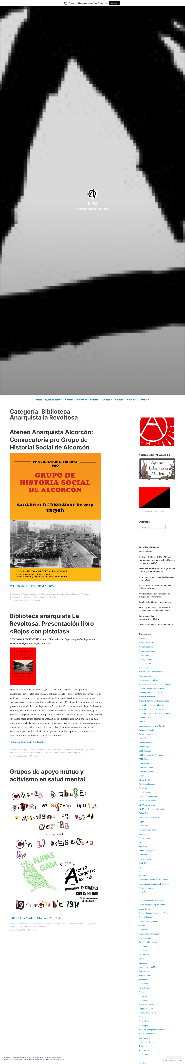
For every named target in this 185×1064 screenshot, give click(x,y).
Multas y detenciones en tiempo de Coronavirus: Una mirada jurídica (155, 609)
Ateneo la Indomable (147, 696)
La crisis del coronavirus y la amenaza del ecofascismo (157, 587)
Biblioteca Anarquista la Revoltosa (75, 923)
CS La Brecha (144, 779)
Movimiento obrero (146, 971)
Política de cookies (58, 1059)
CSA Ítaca (143, 788)
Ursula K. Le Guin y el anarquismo (155, 602)
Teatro (141, 1046)
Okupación (143, 983)
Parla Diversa (144, 987)
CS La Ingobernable (147, 784)
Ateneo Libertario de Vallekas (151, 705)
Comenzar (114, 3)
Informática (143, 929)
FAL (141, 871)
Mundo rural (144, 979)
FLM (93, 203)
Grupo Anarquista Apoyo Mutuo (152, 904)
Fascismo (142, 875)
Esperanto (143, 854)
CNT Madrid (144, 763)
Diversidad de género (147, 829)
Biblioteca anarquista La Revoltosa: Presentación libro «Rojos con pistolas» (52, 623)
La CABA (143, 950)
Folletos (94, 399)
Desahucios (143, 825)
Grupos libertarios (41, 597)
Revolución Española (147, 1012)
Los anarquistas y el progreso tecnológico (149, 617)
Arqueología (144, 667)
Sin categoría (144, 1025)
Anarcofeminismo (19, 750)
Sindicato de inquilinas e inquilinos (153, 1029)
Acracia (69, 399)
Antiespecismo (145, 659)
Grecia (141, 896)
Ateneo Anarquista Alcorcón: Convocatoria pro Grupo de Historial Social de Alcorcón (51, 439)
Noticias (131, 399)
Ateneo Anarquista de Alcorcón (35, 594)
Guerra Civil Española (148, 921)
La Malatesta (144, 954)
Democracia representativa (149, 817)
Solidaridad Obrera (146, 1042)
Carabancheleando (146, 730)
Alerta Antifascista (146, 642)
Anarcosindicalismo (147, 651)
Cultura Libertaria (26, 597)
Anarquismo (17, 594)
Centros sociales (145, 742)
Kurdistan (143, 946)
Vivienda (142, 1062)
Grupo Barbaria (145, 908)
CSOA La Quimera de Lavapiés (151, 809)
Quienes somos (53, 399)
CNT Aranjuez (145, 750)
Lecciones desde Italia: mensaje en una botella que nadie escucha (157, 570)
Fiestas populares (146, 888)
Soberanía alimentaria (147, 1033)
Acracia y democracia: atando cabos (156, 624)
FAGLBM (143, 863)
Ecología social (145, 838)
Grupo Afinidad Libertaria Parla (151, 900)
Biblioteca (81, 399)
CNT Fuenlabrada (146, 759)
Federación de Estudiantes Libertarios (154, 884)
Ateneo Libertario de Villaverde (151, 709)
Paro (141, 992)
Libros (55, 753)
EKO (141, 842)
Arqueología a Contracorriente (151, 671)
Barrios (68, 594)
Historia (52, 597)
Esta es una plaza (146, 859)
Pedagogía (143, 996)
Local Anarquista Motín (148, 967)
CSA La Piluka (145, 792)
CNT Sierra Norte (146, 767)
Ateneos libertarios (57, 594)
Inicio (39, 399)
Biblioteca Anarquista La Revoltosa (28, 742)
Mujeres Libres (145, 975)
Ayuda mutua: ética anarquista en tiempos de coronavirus (154, 595)
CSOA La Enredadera (148, 800)
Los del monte (145, 551)
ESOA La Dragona (146, 850)
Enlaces (119, 399)
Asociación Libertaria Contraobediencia (155, 684)
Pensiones (143, 1000)
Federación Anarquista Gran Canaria (153, 879)
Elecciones (143, 846)
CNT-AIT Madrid (146, 771)
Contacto (144, 399)
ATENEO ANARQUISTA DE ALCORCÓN (33, 586)
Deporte (142, 821)
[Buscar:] (152, 526)
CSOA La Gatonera (147, 804)
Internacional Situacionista (149, 933)
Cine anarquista (145, 746)
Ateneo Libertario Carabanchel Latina (154, 700)
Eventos (106, 399)
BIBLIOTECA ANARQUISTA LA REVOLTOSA (36, 918)
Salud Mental (39, 927)
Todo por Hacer (145, 1050)
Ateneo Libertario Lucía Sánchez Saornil (155, 713)
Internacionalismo (146, 938)
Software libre (144, 1037)
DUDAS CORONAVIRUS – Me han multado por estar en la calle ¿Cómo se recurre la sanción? (157, 560)
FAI (140, 867)
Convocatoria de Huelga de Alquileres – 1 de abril (156, 578)
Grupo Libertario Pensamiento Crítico (154, 913)
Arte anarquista (145, 675)
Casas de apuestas (146, 734)
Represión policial (75, 753)
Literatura (63, 753)
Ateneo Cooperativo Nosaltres (151, 692)
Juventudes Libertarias (148, 942)
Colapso (142, 775)
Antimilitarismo (145, 663)
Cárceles (142, 738)
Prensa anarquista (146, 1004)
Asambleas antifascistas (148, 680)
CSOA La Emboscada (148, 796)
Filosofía (142, 892)
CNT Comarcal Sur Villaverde (151, 755)
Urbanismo (143, 1054)
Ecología (142, 833)
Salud (141, 1017)
